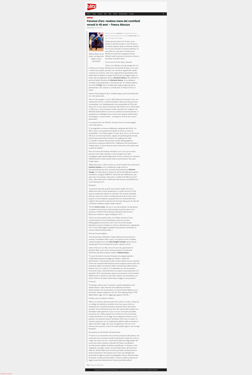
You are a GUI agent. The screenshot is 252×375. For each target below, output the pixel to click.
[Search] (163, 14)
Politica (88, 13)
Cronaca (94, 13)
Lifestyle (115, 13)
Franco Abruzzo (89, 17)
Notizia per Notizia (123, 13)
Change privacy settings (6, 373)
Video (110, 13)
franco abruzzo (93, 365)
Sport (105, 13)
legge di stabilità (100, 365)
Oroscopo (131, 13)
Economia (100, 13)
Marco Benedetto (91, 27)
